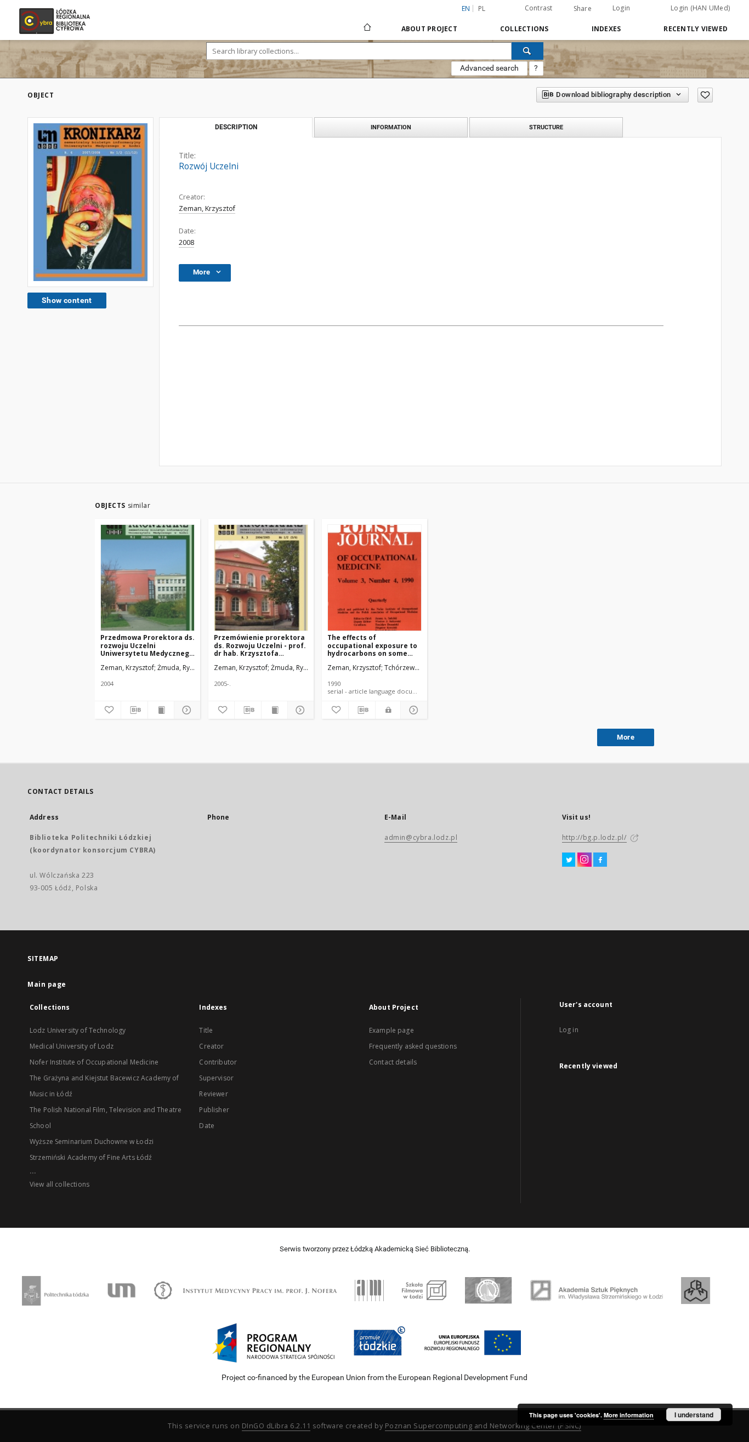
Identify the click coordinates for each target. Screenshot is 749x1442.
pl (482, 8)
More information (629, 1415)
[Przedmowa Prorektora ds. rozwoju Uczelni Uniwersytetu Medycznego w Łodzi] (147, 578)
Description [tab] (236, 127)
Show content (67, 300)
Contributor (218, 1062)
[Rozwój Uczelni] (90, 202)
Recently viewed (695, 28)
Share (583, 8)
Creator (211, 1046)
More (625, 737)
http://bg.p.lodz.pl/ (594, 837)
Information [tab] (391, 127)
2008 (186, 242)
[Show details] (185, 710)
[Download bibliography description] (134, 710)
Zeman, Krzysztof (207, 208)
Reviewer (213, 1093)
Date (206, 1125)
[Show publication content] (161, 710)
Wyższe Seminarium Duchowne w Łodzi (92, 1141)
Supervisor (216, 1078)
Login (621, 8)
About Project (429, 28)
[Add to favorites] (705, 95)
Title (206, 1030)
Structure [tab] (546, 127)
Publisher (214, 1109)
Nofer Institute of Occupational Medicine (94, 1062)
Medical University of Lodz (72, 1046)
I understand (693, 1415)
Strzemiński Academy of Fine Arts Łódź (91, 1157)
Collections (524, 28)
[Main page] (367, 22)
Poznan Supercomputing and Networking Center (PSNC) (483, 1425)
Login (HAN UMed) (700, 8)
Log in (568, 1029)
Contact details (393, 1062)
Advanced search (489, 68)
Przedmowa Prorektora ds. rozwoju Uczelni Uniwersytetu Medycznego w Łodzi (147, 645)
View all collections (59, 1184)
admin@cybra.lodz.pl (420, 837)
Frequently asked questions (413, 1046)
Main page (46, 984)
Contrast (539, 8)
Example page (391, 1030)
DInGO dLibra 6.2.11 (276, 1425)
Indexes (606, 28)
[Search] (527, 51)
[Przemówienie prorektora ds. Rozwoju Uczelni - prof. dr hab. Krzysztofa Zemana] (261, 578)
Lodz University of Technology (78, 1030)
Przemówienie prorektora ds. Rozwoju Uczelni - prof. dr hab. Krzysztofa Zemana (260, 645)
